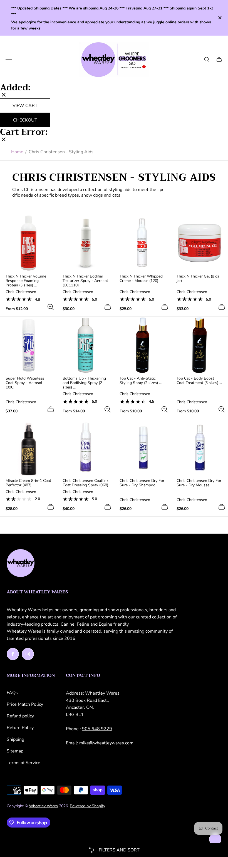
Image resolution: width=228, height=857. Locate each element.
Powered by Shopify (87, 806)
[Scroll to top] (215, 839)
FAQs (12, 693)
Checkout (25, 120)
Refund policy (20, 716)
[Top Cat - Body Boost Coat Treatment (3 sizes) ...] (199, 345)
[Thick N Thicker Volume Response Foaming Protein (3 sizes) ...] (28, 243)
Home (17, 152)
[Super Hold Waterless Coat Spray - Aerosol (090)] (28, 345)
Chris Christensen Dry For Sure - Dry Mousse (199, 483)
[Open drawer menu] (9, 59)
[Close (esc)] (3, 95)
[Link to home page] (20, 563)
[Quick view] (50, 307)
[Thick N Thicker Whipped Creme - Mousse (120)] (142, 243)
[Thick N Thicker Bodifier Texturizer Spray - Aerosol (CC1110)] (85, 243)
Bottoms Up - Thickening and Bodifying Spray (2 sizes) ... (84, 383)
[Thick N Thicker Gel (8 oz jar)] (199, 243)
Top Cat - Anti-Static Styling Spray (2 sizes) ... (141, 380)
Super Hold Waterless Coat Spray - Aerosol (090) (25, 383)
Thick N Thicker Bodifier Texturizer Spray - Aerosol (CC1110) (85, 281)
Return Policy (20, 728)
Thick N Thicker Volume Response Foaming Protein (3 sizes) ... (26, 281)
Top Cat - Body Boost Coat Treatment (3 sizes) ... (199, 380)
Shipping (15, 739)
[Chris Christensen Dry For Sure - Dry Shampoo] (142, 447)
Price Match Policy (25, 704)
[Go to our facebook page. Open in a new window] (13, 654)
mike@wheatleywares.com (106, 743)
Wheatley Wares (43, 806)
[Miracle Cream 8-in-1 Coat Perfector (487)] (28, 447)
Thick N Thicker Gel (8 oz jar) (198, 278)
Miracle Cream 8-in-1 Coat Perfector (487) (28, 483)
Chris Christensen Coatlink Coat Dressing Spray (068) (85, 483)
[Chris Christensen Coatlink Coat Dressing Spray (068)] (85, 447)
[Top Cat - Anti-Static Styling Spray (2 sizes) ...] (142, 345)
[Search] (207, 59)
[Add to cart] (107, 307)
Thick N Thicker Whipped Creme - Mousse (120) (141, 278)
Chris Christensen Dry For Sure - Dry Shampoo (142, 483)
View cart (25, 106)
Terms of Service (23, 763)
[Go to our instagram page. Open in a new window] (28, 654)
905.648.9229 (97, 729)
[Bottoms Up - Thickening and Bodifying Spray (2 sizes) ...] (85, 345)
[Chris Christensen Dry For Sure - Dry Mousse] (199, 447)
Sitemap (15, 751)
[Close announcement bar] (219, 17)
